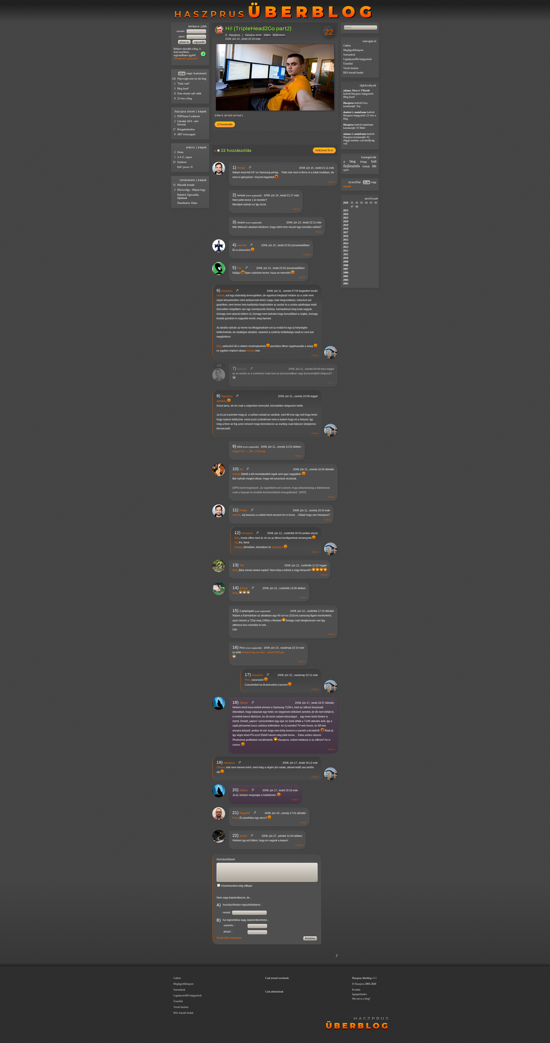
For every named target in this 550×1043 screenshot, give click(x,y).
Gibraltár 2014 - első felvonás (187, 123)
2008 (345, 265)
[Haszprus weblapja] (239, 290)
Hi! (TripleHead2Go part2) (258, 28)
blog (353, 161)
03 (361, 202)
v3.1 (374, 978)
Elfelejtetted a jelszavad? (186, 58)
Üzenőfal (348, 63)
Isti (241, 469)
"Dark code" (183, 83)
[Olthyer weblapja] (254, 702)
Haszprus (234, 35)
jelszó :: (228, 931)
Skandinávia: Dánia (187, 202)
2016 (345, 236)
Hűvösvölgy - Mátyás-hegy (191, 189)
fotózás (366, 166)
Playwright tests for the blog (191, 78)
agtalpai (242, 368)
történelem (279, 35)
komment (200, 73)
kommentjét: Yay (352, 106)
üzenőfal (354, 182)
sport (345, 169)
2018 (345, 228)
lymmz (243, 835)
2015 (345, 239)
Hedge (241, 167)
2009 (345, 261)
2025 (345, 210)
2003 (345, 283)
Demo (180, 152)
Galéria (347, 45)
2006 (345, 272)
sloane (221, 295)
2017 (345, 232)
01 (352, 202)
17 (174, 129)
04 (366, 202)
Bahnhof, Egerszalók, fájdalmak (188, 196)
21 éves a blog (184, 98)
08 (357, 206)
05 (371, 202)
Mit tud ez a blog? (361, 998)
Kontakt (356, 989)
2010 (345, 258)
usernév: (181, 31)
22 (329, 32)
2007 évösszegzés (186, 134)
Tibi (242, 565)
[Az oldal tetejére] (315, 960)
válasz (331, 181)
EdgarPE (245, 813)
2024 (345, 214)
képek (202, 111)
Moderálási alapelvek (229, 937)
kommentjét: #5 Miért (354, 127)
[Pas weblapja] (248, 268)
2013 (345, 247)
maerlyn (242, 245)
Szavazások (349, 54)
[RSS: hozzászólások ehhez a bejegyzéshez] (219, 150)
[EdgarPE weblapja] (257, 813)
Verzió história (350, 68)
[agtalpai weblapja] (253, 368)
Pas (239, 268)
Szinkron (181, 162)
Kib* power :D (185, 167)
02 (357, 202)
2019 (345, 225)
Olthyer (244, 702)
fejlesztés (351, 165)
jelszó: (182, 36)
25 (174, 162)
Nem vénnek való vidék (189, 93)
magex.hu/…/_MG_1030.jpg (248, 451)
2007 (345, 268)
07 (352, 206)
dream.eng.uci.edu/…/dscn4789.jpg (263, 652)
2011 (345, 254)
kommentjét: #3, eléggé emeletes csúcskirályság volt (358, 140)
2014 (345, 243)
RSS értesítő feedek (353, 72)
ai (344, 161)
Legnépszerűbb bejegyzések (357, 59)
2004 (345, 279)
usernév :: (229, 925)
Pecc (248, 679)
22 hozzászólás (224, 124)
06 (375, 202)
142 (174, 78)
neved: (227, 912)
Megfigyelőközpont (353, 50)
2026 (345, 202)
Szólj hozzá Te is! (324, 150)
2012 (345, 250)
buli (373, 161)
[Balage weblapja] (254, 588)
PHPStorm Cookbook (188, 116)
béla (237, 537)
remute (250, 350)
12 (174, 184)
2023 (345, 217)
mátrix (267, 35)
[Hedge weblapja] (252, 167)
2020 (345, 221)
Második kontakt (185, 184)
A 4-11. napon (184, 157)
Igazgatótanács (359, 994)
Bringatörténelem (186, 129)
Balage (244, 588)
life (374, 166)
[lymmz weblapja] (254, 835)
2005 (345, 276)
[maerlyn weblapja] (253, 245)
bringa (363, 161)
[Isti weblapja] (249, 469)
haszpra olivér (253, 35)
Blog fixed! (183, 88)
